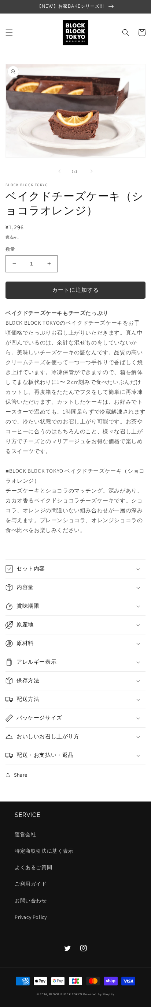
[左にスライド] (59, 171)
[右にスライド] (92, 171)
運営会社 (25, 834)
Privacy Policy (31, 917)
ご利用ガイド (31, 883)
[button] (9, 32)
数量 (10, 249)
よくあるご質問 (33, 867)
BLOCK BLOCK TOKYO (65, 994)
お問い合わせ (31, 900)
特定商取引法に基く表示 (44, 851)
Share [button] (20, 775)
